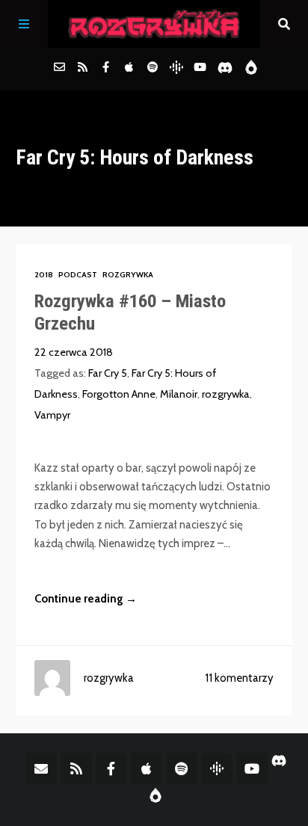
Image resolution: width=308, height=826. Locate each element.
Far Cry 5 (107, 373)
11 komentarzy (239, 678)
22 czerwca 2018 (73, 352)
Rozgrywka (127, 275)
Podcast (77, 275)
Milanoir (178, 394)
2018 (43, 275)
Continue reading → (85, 598)
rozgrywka (226, 394)
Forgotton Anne (118, 394)
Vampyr (52, 415)
